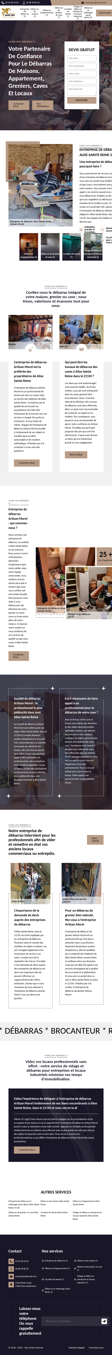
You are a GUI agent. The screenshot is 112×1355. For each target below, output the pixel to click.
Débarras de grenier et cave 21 (59, 13)
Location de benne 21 (68, 13)
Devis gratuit (76, 454)
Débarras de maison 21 (35, 13)
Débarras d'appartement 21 (46, 12)
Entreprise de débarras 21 (24, 13)
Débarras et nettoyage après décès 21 (88, 13)
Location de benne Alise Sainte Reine (54, 1214)
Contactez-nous (18, 105)
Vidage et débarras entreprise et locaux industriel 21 (77, 13)
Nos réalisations (43, 105)
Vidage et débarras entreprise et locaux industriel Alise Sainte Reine (87, 1216)
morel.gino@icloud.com (26, 1276)
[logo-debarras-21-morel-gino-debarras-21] (8, 13)
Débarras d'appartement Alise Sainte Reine (86, 1203)
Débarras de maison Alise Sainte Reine (55, 1203)
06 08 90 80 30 (21, 1269)
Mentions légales (77, 1348)
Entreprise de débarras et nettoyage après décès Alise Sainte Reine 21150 (23, 1204)
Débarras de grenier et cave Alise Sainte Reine (23, 1214)
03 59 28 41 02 (21, 1261)
